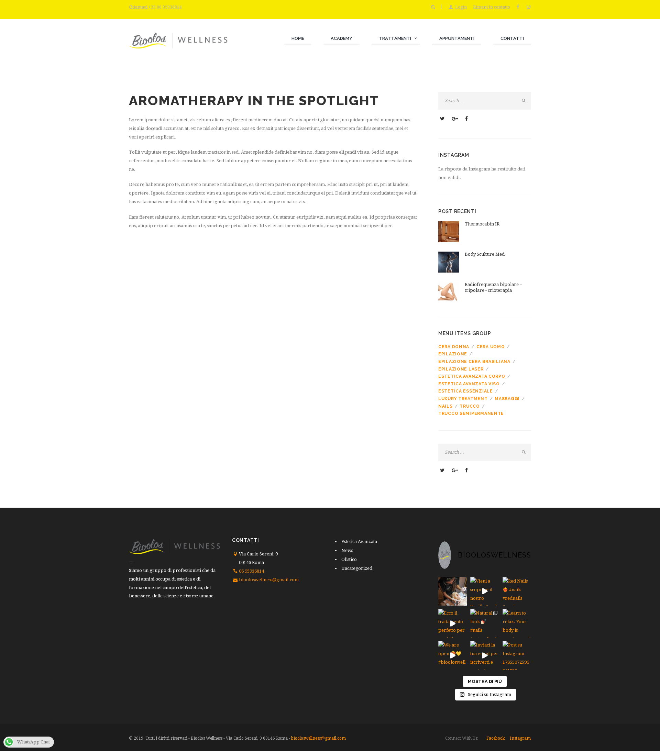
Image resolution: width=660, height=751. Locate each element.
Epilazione (452, 354)
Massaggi (507, 398)
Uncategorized (356, 568)
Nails (445, 406)
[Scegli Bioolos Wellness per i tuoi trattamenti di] (452, 591)
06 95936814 (251, 571)
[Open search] (433, 7)
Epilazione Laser (461, 369)
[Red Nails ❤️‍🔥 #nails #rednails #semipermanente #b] (517, 591)
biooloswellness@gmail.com (269, 579)
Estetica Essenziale (465, 391)
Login (460, 7)
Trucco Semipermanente (471, 413)
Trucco (470, 406)
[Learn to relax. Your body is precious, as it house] (517, 623)
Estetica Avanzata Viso (469, 384)
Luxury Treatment (463, 398)
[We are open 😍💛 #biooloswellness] (452, 655)
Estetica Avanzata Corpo (471, 376)
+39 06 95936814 (165, 7)
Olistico (349, 559)
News (347, 550)
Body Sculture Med (485, 254)
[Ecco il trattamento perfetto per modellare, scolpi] (452, 623)
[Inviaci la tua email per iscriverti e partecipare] (484, 655)
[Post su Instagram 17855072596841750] (517, 655)
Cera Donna (453, 346)
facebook (495, 738)
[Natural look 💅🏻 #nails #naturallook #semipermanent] (484, 623)
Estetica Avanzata (359, 541)
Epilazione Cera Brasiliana (474, 361)
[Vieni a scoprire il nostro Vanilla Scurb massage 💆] (484, 591)
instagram (520, 738)
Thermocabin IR (482, 224)
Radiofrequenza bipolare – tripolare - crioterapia (493, 287)
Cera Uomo (490, 346)
